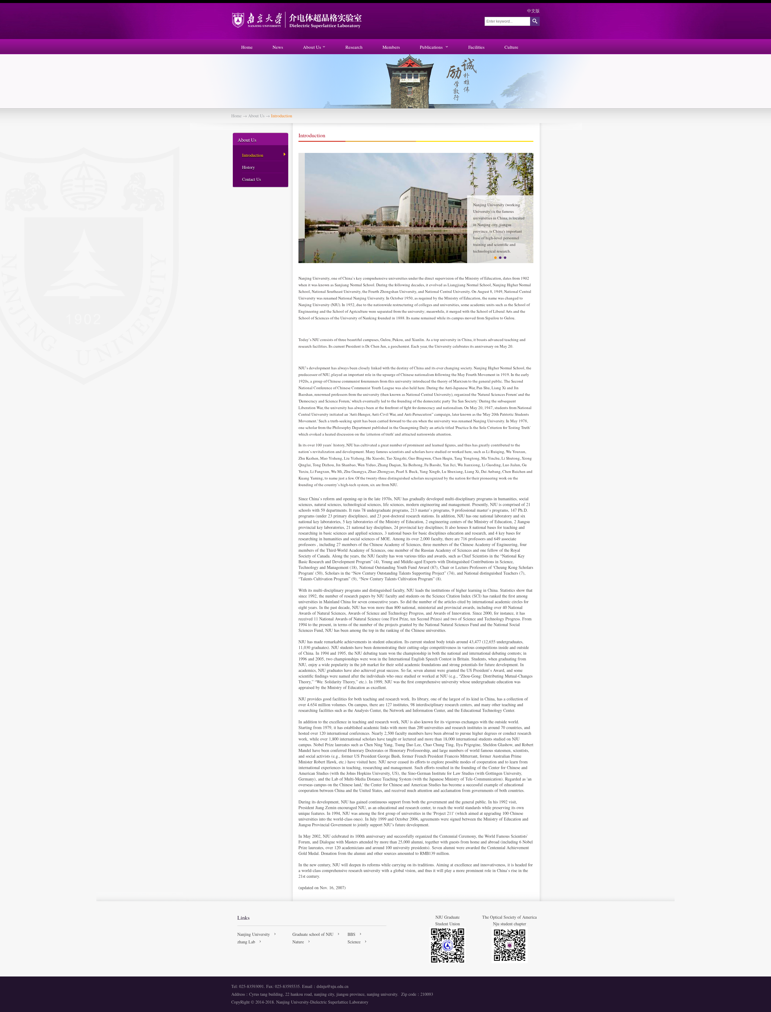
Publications (432, 47)
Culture (511, 47)
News (278, 47)
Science (354, 942)
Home (247, 47)
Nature (298, 942)
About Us (312, 47)
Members (391, 47)
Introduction (252, 155)
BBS (351, 934)
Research (354, 47)
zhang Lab (246, 942)
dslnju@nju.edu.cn (332, 986)
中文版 (533, 11)
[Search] (535, 21)
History (248, 167)
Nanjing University (253, 934)
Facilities (476, 47)
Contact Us (251, 179)
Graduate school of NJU (312, 934)
